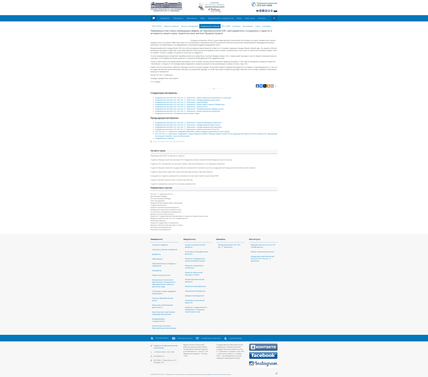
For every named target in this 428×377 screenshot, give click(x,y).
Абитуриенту (178, 18)
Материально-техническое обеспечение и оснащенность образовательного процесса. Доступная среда (163, 283)
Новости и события (171, 26)
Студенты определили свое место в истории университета (173, 184)
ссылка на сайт (217, 374)
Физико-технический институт (162, 214)
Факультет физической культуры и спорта (166, 225)
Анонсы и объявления (189, 26)
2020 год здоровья (157, 201)
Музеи (239, 18)
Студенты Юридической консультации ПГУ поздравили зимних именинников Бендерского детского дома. (191, 160)
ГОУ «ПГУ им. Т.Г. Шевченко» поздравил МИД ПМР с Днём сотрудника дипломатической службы (192, 131)
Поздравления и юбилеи (209, 26)
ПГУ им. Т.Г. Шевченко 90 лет (161, 194)
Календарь (266, 26)
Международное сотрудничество (221, 18)
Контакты (262, 18)
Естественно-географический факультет (165, 212)
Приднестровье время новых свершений (166, 203)
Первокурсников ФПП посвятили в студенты (167, 156)
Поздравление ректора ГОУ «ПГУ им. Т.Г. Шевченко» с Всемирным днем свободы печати (189, 109)
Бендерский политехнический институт (165, 210)
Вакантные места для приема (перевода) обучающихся (163, 313)
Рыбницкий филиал (158, 221)
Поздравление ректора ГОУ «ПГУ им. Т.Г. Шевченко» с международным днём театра (187, 125)
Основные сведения (160, 245)
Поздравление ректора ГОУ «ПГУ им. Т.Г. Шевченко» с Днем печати (181, 107)
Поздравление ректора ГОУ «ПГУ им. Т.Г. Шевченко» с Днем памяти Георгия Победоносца (190, 104)
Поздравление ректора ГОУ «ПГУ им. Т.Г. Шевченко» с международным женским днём (188, 127)
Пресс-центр (250, 18)
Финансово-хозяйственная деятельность (162, 306)
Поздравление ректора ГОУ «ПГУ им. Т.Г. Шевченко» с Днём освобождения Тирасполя (188, 123)
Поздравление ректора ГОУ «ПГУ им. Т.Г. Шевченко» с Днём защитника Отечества (187, 129)
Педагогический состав (161, 275)
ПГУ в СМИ (226, 26)
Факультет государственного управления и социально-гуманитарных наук (179, 216)
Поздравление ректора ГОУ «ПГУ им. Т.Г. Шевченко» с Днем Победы (181, 102)
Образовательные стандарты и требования (164, 264)
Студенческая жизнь (158, 205)
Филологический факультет (161, 227)
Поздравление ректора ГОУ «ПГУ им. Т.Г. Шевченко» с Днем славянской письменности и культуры (193, 98)
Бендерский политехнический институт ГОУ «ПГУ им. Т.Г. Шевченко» (262, 258)
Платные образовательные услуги (162, 299)
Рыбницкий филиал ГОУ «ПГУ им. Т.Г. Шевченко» (229, 246)
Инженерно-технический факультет (195, 301)
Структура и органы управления (164, 249)
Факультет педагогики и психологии (164, 223)
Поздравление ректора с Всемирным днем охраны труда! (177, 113)
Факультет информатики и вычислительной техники (195, 260)
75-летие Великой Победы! (160, 198)
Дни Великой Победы (158, 196)
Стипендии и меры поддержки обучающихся (164, 292)
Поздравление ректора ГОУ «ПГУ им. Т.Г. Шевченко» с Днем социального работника (187, 111)
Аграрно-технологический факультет (164, 207)
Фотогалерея (248, 26)
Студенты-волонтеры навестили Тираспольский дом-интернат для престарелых (181, 172)
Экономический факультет (160, 229)
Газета (257, 26)
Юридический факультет (194, 296)
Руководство (157, 270)
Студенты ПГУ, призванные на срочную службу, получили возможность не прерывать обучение (187, 164)
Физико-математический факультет (194, 280)
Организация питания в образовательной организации (164, 327)
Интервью (237, 26)
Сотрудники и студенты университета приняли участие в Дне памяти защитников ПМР (184, 176)
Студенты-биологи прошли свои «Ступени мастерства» (171, 180)
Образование (192, 18)
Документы (156, 254)
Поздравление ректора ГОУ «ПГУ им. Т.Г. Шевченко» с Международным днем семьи (187, 100)
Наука (202, 18)
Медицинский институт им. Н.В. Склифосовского (169, 218)
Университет (165, 18)
